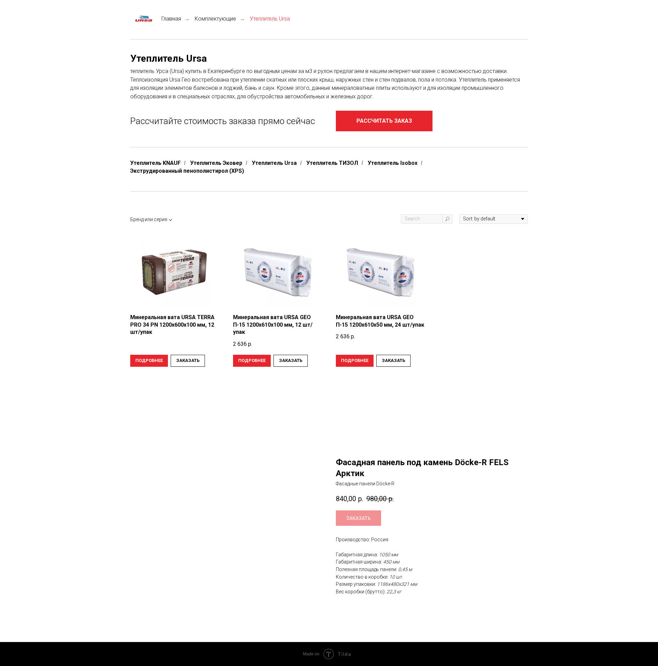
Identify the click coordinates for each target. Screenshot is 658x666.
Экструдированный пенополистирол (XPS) (187, 171)
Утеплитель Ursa (274, 163)
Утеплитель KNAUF (155, 163)
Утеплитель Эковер (216, 163)
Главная (171, 18)
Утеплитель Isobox (392, 163)
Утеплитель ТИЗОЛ (332, 163)
